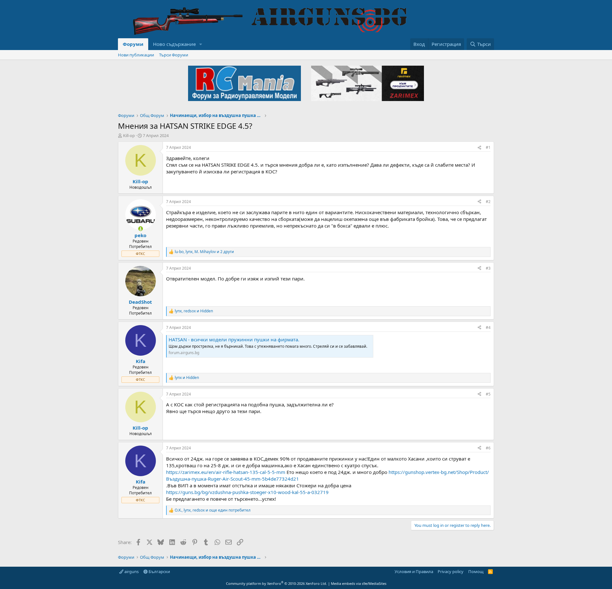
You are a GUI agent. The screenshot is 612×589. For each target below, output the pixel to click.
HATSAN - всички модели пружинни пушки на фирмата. (234, 339)
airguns (131, 571)
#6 (488, 448)
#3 (488, 268)
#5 (488, 394)
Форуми (133, 44)
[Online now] (140, 229)
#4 (488, 327)
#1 (488, 147)
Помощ (476, 571)
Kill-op (129, 135)
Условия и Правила (414, 571)
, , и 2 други (204, 251)
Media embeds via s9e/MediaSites (358, 583)
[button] (200, 44)
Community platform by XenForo (276, 583)
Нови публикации (136, 55)
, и (194, 311)
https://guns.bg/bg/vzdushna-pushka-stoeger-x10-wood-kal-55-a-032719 (247, 492)
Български (159, 571)
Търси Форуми (173, 55)
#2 (488, 201)
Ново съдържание (174, 44)
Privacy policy (450, 571)
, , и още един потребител (213, 510)
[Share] (479, 147)
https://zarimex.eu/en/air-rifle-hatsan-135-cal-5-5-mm (225, 472)
